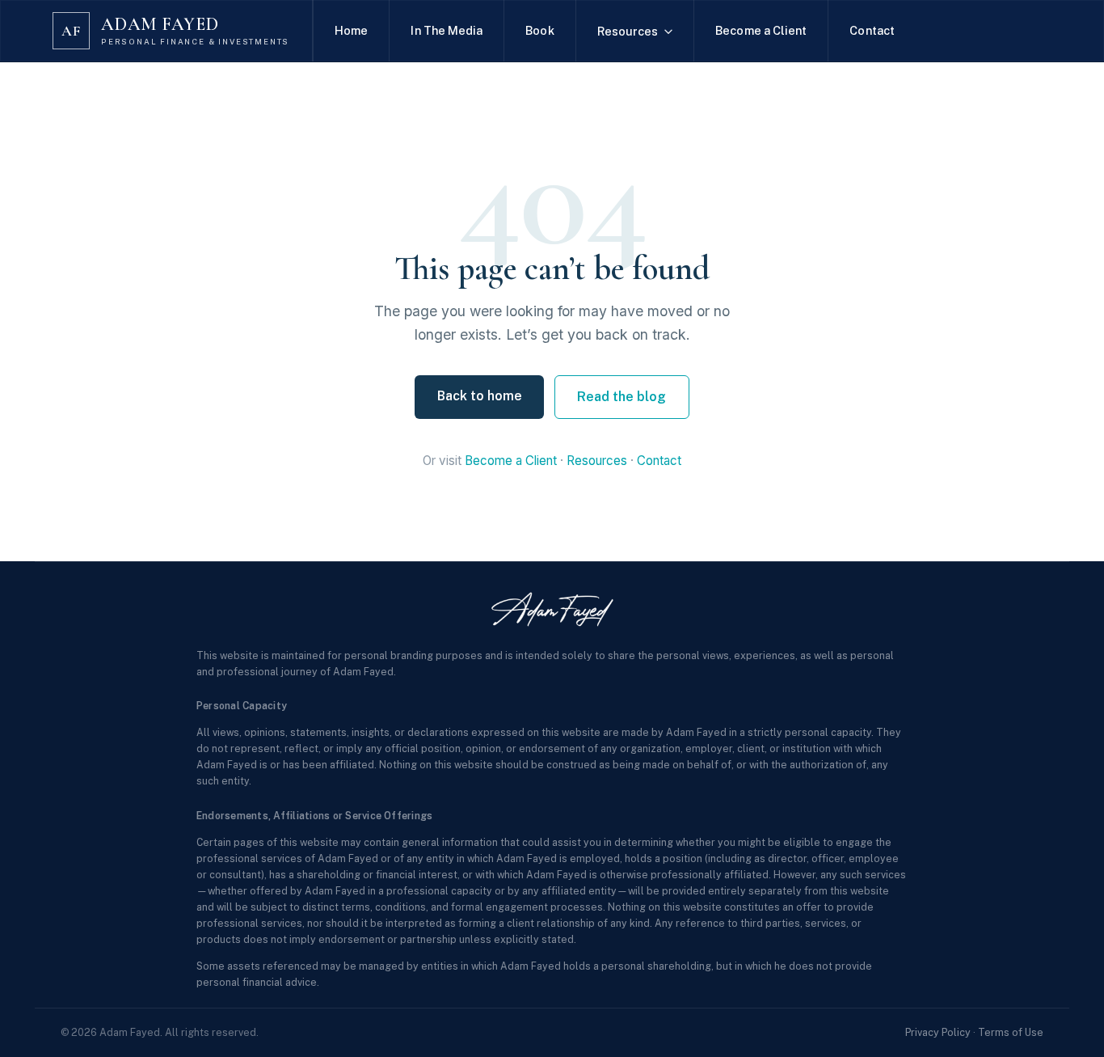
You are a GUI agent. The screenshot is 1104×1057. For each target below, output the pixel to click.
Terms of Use (1010, 1032)
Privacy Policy (938, 1032)
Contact (659, 460)
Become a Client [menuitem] (761, 30)
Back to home (479, 396)
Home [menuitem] (351, 30)
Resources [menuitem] (628, 31)
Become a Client (511, 460)
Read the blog (621, 396)
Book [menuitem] (539, 30)
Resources (597, 460)
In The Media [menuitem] (446, 30)
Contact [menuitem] (872, 30)
